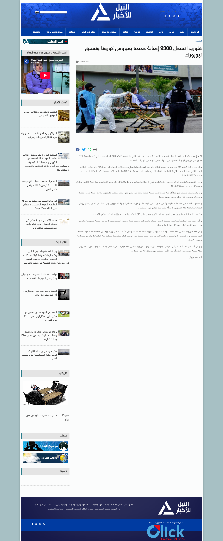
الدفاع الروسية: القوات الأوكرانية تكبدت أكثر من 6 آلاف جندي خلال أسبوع (39, 185)
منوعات (36, 32)
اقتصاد (149, 32)
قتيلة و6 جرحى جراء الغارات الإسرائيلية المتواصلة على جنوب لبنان (39, 355)
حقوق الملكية (87, 509)
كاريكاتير (63, 373)
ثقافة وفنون (83, 504)
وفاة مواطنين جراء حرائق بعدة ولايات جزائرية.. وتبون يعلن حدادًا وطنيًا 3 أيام (39, 335)
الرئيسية (195, 32)
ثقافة (125, 32)
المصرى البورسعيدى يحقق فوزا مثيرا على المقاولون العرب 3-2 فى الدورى (40, 316)
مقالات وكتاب (88, 32)
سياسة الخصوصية (102, 509)
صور (36, 504)
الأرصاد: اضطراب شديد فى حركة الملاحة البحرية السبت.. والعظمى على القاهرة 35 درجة (39, 204)
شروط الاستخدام (73, 509)
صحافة (72, 32)
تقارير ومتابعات (109, 32)
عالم (161, 32)
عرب (171, 32)
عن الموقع (116, 509)
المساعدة (60, 509)
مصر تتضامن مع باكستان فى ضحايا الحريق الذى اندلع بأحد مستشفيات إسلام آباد (41, 224)
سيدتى (59, 504)
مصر (182, 32)
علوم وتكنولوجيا (54, 32)
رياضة (137, 32)
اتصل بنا (51, 509)
